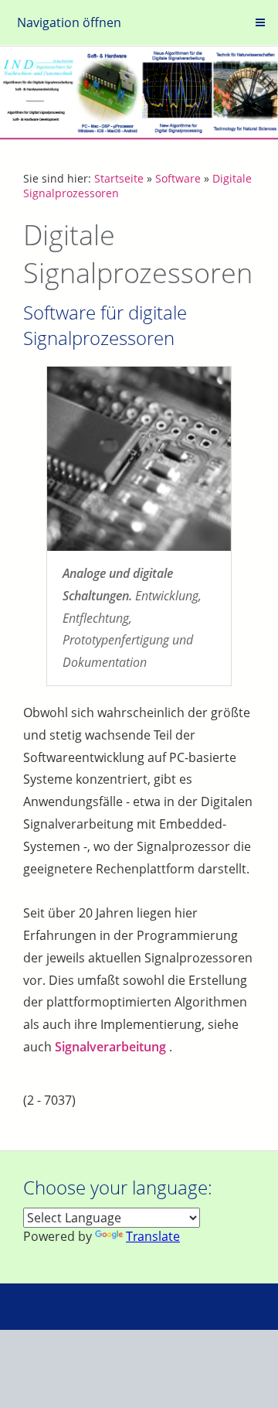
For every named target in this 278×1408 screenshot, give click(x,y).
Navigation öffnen (69, 22)
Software (178, 178)
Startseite (119, 178)
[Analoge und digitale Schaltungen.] (139, 459)
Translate (153, 1236)
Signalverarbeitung (110, 1046)
